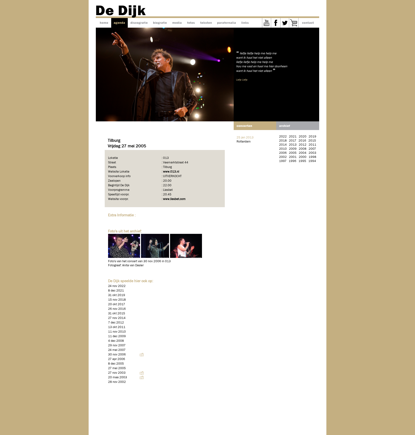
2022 (283, 137)
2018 (283, 141)
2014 (283, 145)
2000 (302, 157)
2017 (292, 141)
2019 (312, 137)
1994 (312, 161)
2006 (283, 153)
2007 (312, 149)
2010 (283, 149)
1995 (302, 161)
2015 (312, 141)
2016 (302, 141)
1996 (292, 161)
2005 (293, 153)
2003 (312, 153)
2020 (302, 137)
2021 (293, 137)
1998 (312, 157)
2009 (293, 149)
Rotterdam (244, 142)
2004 (302, 153)
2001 (293, 157)
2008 (302, 149)
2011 (312, 145)
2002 (283, 157)
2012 (302, 145)
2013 (293, 145)
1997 (283, 161)
